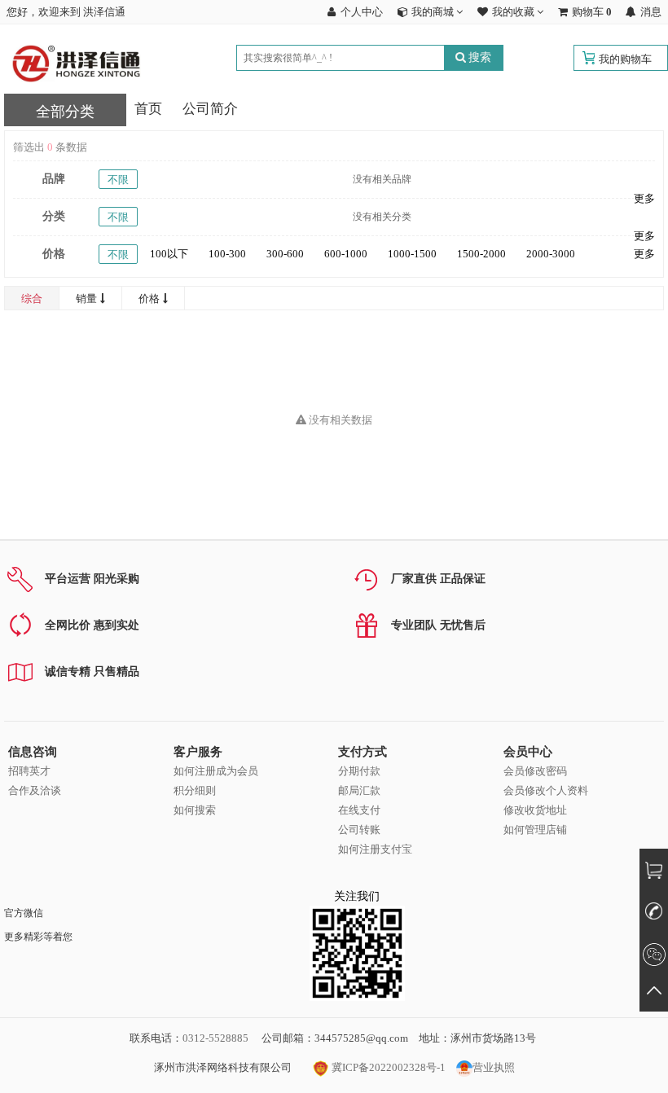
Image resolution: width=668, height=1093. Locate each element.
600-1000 (345, 254)
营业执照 (493, 1067)
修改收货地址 (535, 810)
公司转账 (359, 829)
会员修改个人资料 (545, 790)
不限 (118, 179)
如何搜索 (195, 810)
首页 (148, 108)
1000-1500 (412, 254)
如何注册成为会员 (216, 771)
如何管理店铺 (535, 829)
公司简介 (210, 108)
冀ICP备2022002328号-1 (387, 1067)
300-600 (285, 254)
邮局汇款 (359, 790)
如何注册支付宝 (375, 849)
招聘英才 (29, 771)
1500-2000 (481, 254)
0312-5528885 (215, 1038)
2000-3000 (550, 254)
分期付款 (359, 771)
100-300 (227, 254)
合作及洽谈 (34, 790)
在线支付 (359, 810)
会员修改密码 (535, 771)
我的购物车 (625, 59)
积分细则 (195, 790)
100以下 (169, 254)
